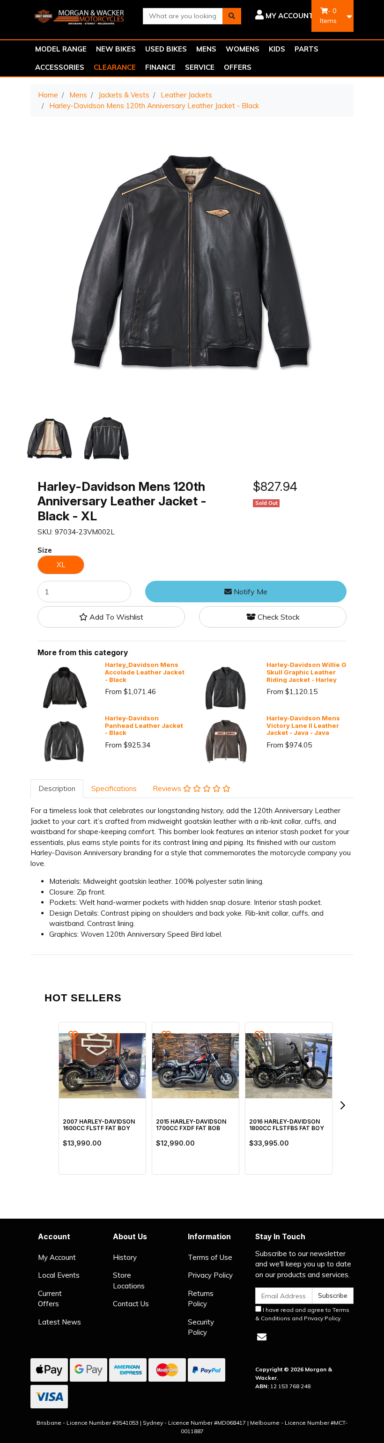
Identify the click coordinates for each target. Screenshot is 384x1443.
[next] (342, 1105)
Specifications (114, 788)
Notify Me (249, 591)
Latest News (59, 1321)
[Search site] (231, 16)
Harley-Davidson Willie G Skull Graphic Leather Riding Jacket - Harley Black (306, 675)
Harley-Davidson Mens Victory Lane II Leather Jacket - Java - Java (303, 725)
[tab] (56, 789)
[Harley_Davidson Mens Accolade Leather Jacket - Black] (64, 687)
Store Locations (129, 1280)
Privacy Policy (210, 1275)
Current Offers (50, 1299)
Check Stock (278, 617)
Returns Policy (201, 1299)
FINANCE (160, 67)
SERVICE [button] (199, 67)
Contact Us (131, 1303)
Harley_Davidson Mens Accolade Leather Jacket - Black (145, 672)
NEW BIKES (116, 48)
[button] (284, 16)
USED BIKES (166, 48)
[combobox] (183, 16)
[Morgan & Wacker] (79, 15)
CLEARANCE (115, 67)
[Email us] (261, 1337)
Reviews (168, 788)
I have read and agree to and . (302, 1314)
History (125, 1257)
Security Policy (201, 1327)
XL (61, 564)
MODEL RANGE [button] (61, 48)
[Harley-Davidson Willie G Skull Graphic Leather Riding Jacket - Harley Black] (225, 687)
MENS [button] (206, 48)
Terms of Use (210, 1257)
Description (56, 788)
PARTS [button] (306, 48)
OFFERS (237, 67)
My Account (57, 1257)
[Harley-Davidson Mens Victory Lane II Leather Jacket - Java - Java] (225, 740)
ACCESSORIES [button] (59, 67)
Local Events (59, 1275)
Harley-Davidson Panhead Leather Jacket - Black (144, 725)
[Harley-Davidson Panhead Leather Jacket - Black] (64, 740)
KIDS (277, 48)
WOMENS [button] (242, 48)
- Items (328, 16)
